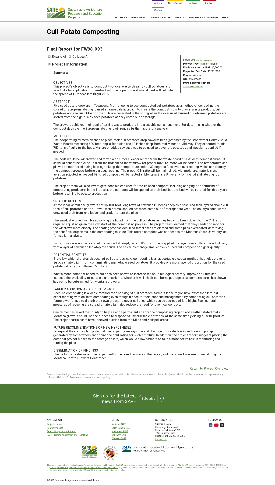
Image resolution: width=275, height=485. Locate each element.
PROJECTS (120, 17)
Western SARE (119, 438)
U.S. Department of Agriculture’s (64, 467)
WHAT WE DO (138, 17)
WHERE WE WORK (160, 17)
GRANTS (180, 17)
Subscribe (148, 398)
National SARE (119, 424)
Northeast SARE (120, 431)
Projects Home (54, 424)
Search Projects (55, 427)
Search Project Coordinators (61, 431)
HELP (225, 17)
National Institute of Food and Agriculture (98, 467)
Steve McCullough (193, 86)
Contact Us (161, 439)
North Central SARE (121, 427)
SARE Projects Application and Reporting (67, 434)
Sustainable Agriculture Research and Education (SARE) (97, 465)
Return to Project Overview (209, 368)
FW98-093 (198, 59)
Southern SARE (119, 434)
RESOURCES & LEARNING (203, 17)
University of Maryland (176, 465)
